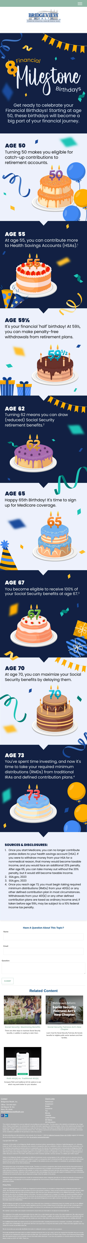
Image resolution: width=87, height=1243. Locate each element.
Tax (46, 1111)
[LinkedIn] (22, 26)
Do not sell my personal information (39, 1137)
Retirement (49, 1101)
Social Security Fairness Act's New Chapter (64, 1028)
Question (6, 960)
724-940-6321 (64, 26)
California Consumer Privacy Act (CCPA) (60, 1135)
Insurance (48, 1108)
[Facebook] (24, 26)
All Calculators (50, 1122)
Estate (47, 1106)
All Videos (48, 1120)
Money (47, 1113)
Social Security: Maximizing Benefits (22, 1027)
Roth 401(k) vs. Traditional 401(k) (23, 1078)
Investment (49, 1104)
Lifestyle (48, 1115)
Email (5, 946)
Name (5, 931)
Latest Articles (50, 1117)
